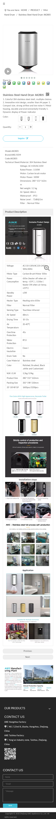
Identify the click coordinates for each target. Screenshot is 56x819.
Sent (10, 806)
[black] (43, 118)
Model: (8, 151)
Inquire (21, 138)
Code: (7, 159)
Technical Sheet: (12, 162)
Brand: (8, 155)
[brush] (21, 118)
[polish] (29, 118)
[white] (36, 118)
